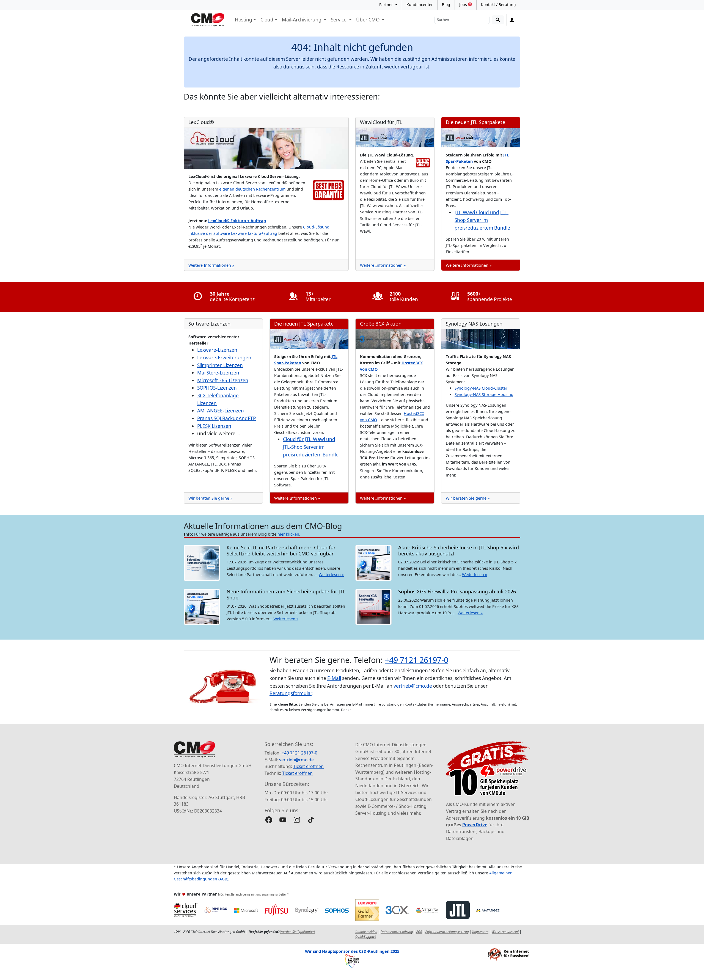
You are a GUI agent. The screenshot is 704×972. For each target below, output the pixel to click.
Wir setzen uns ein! (505, 932)
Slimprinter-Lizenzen (220, 365)
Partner (386, 4)
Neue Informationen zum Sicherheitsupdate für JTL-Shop (287, 594)
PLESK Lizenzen (214, 426)
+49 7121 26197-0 (416, 659)
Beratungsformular (291, 693)
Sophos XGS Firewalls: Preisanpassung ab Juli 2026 (457, 591)
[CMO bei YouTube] (283, 820)
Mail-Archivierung (302, 19)
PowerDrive (474, 825)
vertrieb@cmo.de (413, 686)
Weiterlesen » (331, 574)
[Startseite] (207, 20)
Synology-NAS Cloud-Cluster (481, 388)
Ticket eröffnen (308, 766)
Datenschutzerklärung (397, 932)
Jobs (465, 4)
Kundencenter (419, 4)
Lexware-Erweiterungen (224, 357)
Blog (446, 4)
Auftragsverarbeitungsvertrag (447, 932)
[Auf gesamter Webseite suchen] (498, 20)
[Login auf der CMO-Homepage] (512, 20)
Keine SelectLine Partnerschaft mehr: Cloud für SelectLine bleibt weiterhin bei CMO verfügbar (281, 550)
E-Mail (334, 678)
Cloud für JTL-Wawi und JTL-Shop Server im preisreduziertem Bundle (311, 447)
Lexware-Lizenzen (217, 350)
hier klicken (288, 534)
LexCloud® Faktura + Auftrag (237, 220)
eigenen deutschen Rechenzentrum (252, 189)
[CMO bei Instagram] (297, 820)
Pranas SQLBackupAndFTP (226, 418)
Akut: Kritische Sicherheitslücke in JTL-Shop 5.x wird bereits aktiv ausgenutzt (458, 550)
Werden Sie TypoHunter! (297, 932)
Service (339, 19)
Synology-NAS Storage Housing (484, 394)
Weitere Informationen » (211, 265)
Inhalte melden (366, 932)
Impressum (480, 932)
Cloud (266, 19)
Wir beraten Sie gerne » (210, 498)
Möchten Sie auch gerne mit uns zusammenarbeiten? (253, 894)
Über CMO (368, 19)
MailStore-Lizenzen (218, 373)
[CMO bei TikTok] (311, 820)
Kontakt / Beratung (498, 4)
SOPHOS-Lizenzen (217, 388)
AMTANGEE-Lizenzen (220, 410)
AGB (419, 932)
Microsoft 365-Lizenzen (222, 380)
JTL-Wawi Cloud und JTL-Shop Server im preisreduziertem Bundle (482, 220)
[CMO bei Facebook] (269, 820)
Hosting (243, 19)
